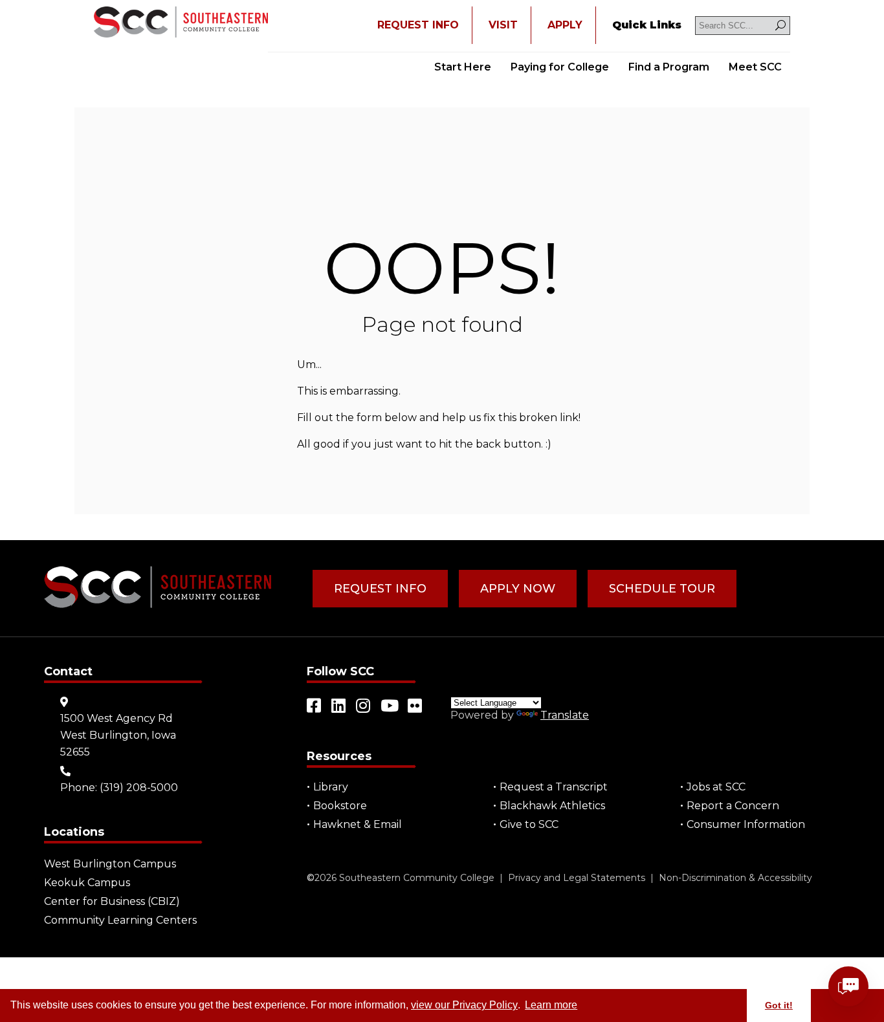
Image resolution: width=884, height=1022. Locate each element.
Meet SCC (755, 67)
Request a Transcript (554, 787)
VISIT (503, 25)
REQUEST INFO (418, 25)
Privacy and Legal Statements (576, 878)
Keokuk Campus (87, 882)
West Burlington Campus (110, 864)
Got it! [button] (779, 1005)
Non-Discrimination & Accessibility (735, 878)
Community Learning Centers (120, 920)
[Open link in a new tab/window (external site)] (314, 705)
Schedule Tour (662, 589)
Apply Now (517, 589)
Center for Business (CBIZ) (112, 901)
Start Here (462, 67)
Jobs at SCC (716, 787)
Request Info (380, 589)
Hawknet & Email (357, 824)
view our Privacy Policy (464, 1004)
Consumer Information (746, 824)
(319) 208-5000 (139, 787)
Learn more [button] (551, 1004)
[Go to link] (181, 23)
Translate (564, 715)
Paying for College (560, 67)
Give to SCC (529, 824)
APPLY (564, 25)
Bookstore (340, 805)
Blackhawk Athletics (552, 805)
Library (330, 787)
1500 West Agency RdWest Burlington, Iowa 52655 (118, 735)
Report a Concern (733, 805)
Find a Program (668, 67)
